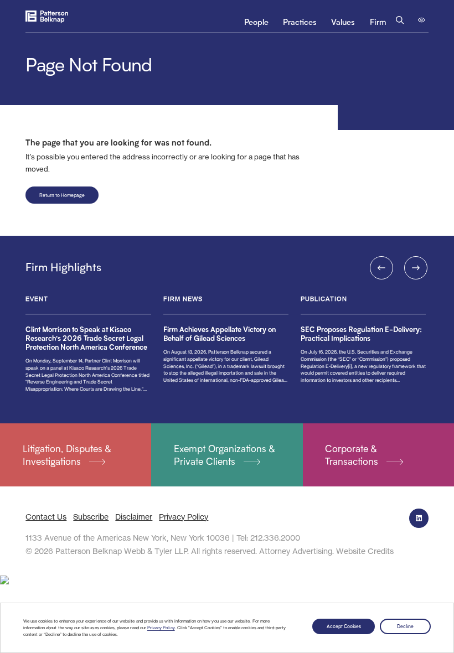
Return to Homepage (62, 195)
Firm (378, 22)
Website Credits (365, 551)
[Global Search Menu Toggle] (400, 20)
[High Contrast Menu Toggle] (422, 20)
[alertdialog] (227, 627)
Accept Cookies (344, 626)
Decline (405, 626)
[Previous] (381, 267)
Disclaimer (133, 516)
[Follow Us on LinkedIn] (419, 518)
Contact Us (45, 516)
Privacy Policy (161, 627)
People (256, 22)
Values (343, 22)
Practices (300, 22)
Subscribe (91, 516)
